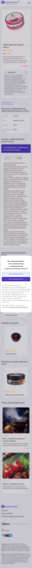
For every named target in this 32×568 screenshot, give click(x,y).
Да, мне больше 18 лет (16, 274)
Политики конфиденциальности (18, 307)
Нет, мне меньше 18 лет (16, 279)
